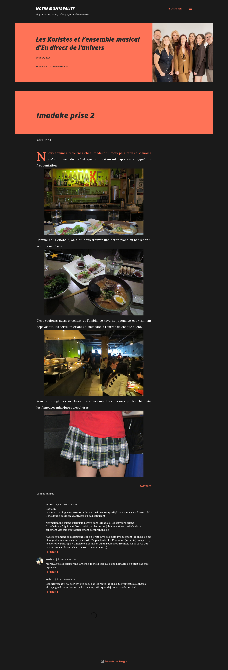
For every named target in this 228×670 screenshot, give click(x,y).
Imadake (99, 153)
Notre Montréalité (55, 8)
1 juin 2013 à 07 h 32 (65, 559)
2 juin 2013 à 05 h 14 (64, 579)
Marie (49, 559)
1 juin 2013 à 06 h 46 (66, 504)
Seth (48, 579)
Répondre (52, 552)
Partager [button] (41, 66)
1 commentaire (59, 66)
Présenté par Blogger (116, 661)
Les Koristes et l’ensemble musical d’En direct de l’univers (88, 43)
